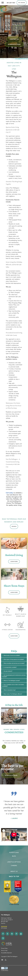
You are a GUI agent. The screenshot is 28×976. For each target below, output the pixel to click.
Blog (14, 856)
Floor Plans (14, 852)
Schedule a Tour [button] (14, 44)
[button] (22, 2)
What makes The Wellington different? (13, 694)
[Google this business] (3, 938)
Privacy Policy (4, 948)
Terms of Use (4, 950)
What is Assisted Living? (10, 690)
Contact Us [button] (14, 39)
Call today (9, 493)
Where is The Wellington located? (12, 680)
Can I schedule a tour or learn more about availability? (13, 685)
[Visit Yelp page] (7, 934)
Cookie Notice (4, 970)
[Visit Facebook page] (3, 934)
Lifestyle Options (14, 862)
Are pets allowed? (8, 671)
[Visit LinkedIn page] (12, 934)
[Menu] (2, 2)
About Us (14, 871)
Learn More (14, 561)
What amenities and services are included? (14, 663)
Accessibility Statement (6, 952)
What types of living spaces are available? (14, 659)
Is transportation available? (10, 667)
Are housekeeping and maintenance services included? (14, 675)
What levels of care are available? (12, 655)
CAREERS (14, 865)
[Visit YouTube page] (21, 934)
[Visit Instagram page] (16, 934)
